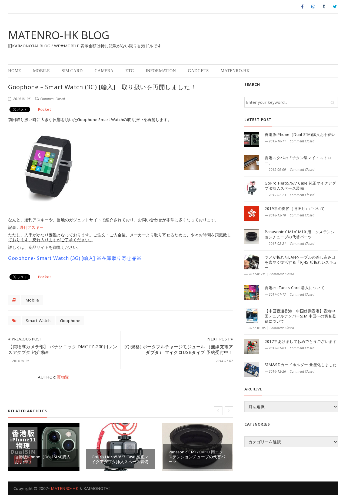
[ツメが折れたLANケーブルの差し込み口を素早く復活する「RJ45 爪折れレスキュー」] (251, 262)
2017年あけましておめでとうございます (301, 341)
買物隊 (63, 377)
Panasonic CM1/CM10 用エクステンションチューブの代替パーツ (196, 456)
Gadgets (198, 70)
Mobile (41, 70)
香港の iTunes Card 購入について (294, 287)
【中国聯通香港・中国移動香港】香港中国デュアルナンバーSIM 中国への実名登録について (300, 316)
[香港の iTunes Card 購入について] (251, 292)
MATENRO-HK (235, 70)
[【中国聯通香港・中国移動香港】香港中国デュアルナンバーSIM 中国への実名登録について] (251, 315)
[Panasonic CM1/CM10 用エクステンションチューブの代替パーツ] (251, 236)
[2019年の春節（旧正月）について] (251, 213)
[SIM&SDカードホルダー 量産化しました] (251, 369)
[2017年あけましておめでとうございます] (251, 346)
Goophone (70, 320)
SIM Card (72, 70)
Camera (104, 70)
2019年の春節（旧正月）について (295, 208)
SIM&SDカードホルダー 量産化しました (301, 364)
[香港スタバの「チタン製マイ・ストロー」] (251, 162)
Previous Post (26, 339)
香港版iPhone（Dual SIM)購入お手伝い (43, 459)
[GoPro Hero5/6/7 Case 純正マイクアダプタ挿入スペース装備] (251, 187)
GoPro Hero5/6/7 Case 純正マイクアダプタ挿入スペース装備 (120, 459)
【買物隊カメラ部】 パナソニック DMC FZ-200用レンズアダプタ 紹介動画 (62, 349)
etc (129, 70)
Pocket (44, 109)
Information (161, 70)
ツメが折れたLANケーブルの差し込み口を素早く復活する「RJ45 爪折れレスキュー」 (301, 262)
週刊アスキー (31, 227)
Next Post (219, 339)
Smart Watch (38, 320)
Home (14, 70)
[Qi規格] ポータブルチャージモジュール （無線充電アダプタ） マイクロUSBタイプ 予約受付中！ (178, 349)
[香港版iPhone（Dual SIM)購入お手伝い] (251, 139)
